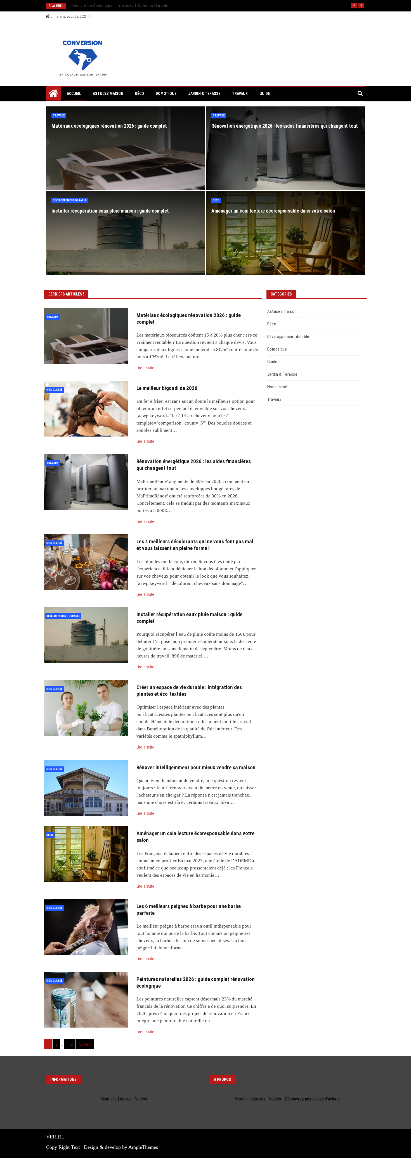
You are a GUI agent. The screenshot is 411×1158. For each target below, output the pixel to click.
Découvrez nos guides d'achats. (313, 1099)
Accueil (74, 93)
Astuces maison (108, 93)
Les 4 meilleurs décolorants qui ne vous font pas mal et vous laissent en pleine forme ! (194, 544)
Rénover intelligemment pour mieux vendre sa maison (196, 767)
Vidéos (141, 1099)
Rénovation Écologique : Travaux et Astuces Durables (121, 5)
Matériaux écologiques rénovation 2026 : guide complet (109, 126)
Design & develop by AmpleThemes (121, 1147)
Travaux (240, 93)
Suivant (85, 1044)
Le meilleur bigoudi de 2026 (166, 388)
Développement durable (69, 200)
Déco (139, 93)
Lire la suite (145, 368)
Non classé (54, 389)
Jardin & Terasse (204, 93)
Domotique (166, 93)
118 (70, 1044)
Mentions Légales (115, 1099)
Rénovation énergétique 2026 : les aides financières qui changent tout (284, 126)
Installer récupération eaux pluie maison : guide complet (110, 211)
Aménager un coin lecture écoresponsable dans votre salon (273, 211)
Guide (264, 93)
